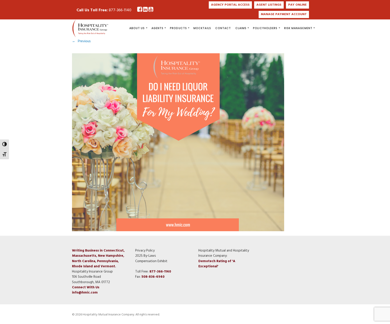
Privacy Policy (145, 250)
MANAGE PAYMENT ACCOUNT (284, 14)
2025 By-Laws (145, 256)
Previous (84, 41)
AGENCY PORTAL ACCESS (230, 4)
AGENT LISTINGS (268, 4)
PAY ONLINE (297, 4)
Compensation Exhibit (151, 261)
